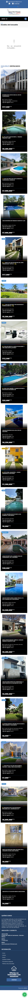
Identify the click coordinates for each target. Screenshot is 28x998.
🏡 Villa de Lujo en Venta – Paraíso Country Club (12, 137)
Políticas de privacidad (8, 963)
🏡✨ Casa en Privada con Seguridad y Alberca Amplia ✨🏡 (13, 305)
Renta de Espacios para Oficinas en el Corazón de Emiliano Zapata (13, 850)
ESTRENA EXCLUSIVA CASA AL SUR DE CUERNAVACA (11, 95)
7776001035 (16, 3)
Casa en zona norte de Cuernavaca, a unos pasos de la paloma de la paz (12, 682)
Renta (3, 957)
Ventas (4, 955)
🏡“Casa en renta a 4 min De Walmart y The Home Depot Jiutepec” (13, 347)
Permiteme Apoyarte (7, 961)
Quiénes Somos (6, 959)
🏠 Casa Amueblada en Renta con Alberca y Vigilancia (11, 515)
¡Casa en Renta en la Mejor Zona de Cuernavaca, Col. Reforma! (12, 557)
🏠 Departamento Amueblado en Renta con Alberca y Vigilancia (13, 724)
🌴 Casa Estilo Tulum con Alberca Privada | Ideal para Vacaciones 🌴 (12, 766)
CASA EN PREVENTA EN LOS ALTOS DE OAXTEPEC (11, 431)
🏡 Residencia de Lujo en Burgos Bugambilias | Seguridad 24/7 (11, 808)
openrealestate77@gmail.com (9, 944)
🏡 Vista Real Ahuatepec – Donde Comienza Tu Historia (11, 473)
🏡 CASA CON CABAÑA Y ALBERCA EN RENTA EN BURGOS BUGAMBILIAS (13, 389)
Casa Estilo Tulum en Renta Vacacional (13, 891)
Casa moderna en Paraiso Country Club (13, 220)
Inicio (2, 23)
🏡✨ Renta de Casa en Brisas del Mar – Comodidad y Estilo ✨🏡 (13, 263)
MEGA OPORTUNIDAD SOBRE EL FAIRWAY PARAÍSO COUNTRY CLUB (12, 640)
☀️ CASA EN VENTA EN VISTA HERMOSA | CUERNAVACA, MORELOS (12, 179)
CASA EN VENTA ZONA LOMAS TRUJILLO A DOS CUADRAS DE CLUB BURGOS (12, 598)
